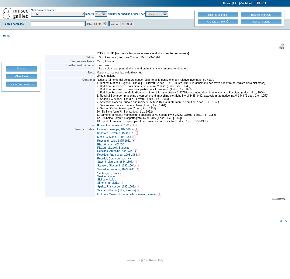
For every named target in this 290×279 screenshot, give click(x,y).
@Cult (145, 260)
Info (235, 3)
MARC (283, 220)
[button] (101, 14)
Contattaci (246, 3)
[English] (258, 3)
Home (226, 3)
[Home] (16, 13)
